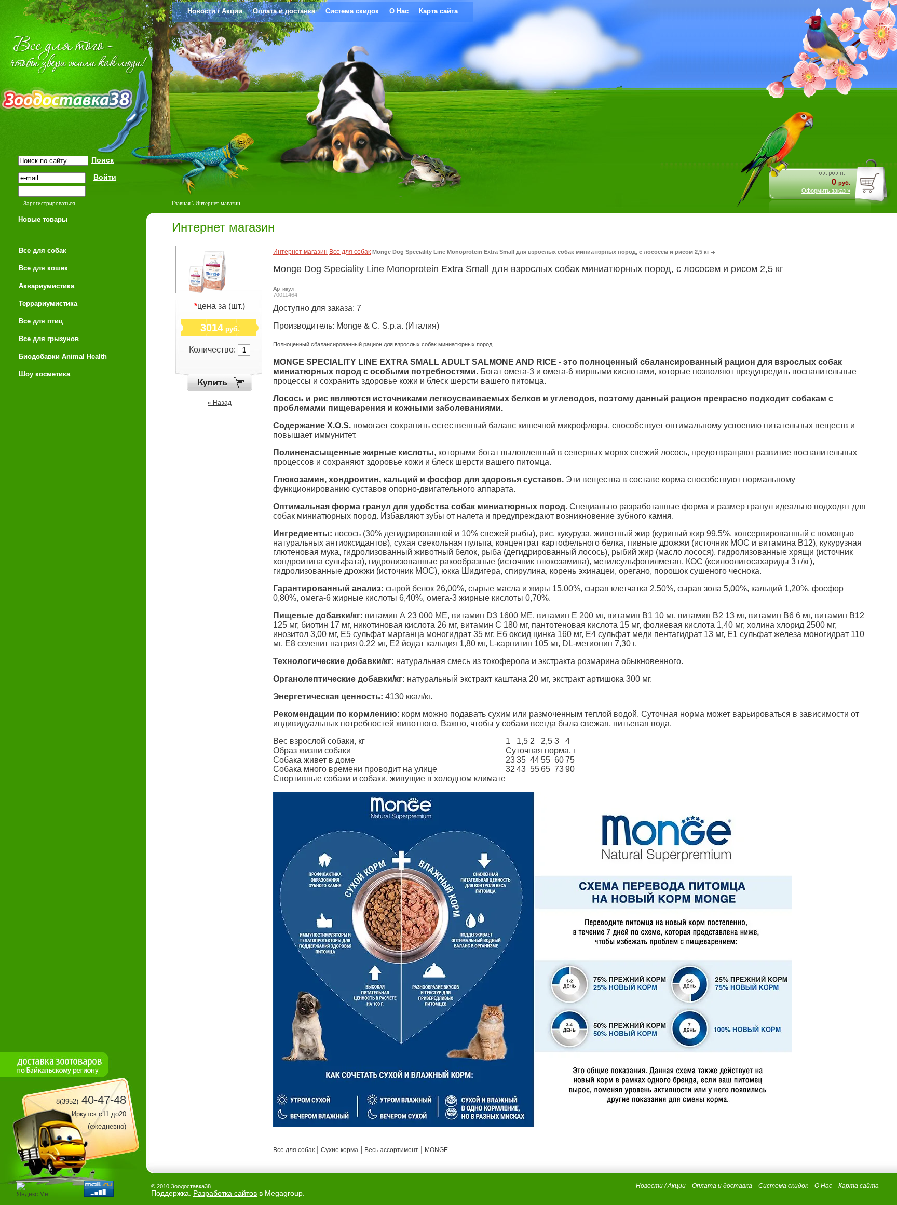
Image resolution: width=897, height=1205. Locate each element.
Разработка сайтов (225, 1193)
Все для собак (350, 251)
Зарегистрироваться (49, 203)
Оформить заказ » (825, 190)
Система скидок (352, 11)
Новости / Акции (214, 11)
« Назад (220, 403)
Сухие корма (339, 1150)
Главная (181, 203)
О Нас (399, 11)
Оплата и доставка (284, 11)
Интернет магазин (300, 251)
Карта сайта (438, 11)
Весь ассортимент (391, 1150)
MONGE (436, 1150)
